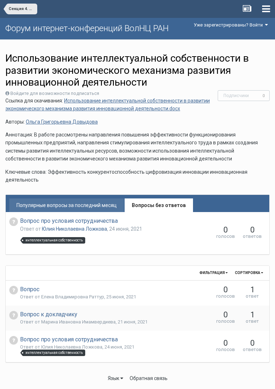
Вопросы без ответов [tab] (159, 205)
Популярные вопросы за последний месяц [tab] (66, 205)
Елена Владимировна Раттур (72, 296)
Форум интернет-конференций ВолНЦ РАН (87, 28)
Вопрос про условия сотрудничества (69, 220)
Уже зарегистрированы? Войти (229, 25)
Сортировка (248, 273)
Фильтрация (212, 273)
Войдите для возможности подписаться (54, 93)
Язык (114, 378)
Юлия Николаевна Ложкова (74, 229)
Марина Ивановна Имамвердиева (78, 322)
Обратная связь (149, 378)
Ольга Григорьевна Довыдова (62, 122)
